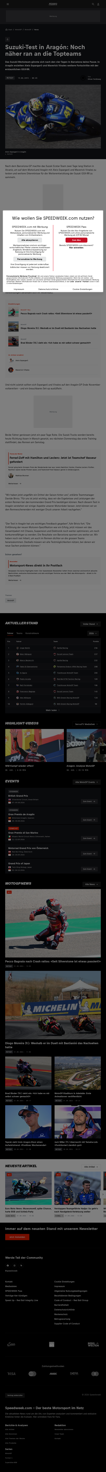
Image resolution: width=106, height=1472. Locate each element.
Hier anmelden (76, 247)
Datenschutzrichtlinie (48, 289)
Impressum (19, 289)
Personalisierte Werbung (29, 259)
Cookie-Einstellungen (82, 289)
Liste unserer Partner (79, 281)
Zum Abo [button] (76, 240)
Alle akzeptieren (29, 240)
